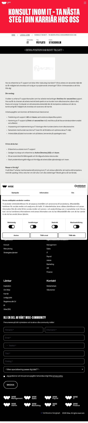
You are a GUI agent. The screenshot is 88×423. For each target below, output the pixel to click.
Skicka (10, 384)
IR (4, 305)
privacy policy (58, 376)
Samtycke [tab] (15, 193)
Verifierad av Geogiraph (51, 413)
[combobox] (6, 345)
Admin (49, 260)
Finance (49, 272)
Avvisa (16, 235)
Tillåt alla (72, 235)
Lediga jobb (8, 297)
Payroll (49, 256)
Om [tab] (72, 193)
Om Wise (7, 290)
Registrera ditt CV (10, 301)
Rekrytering (8, 248)
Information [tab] (44, 193)
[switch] (33, 226)
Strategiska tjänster (11, 252)
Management (51, 244)
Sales (49, 248)
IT (47, 252)
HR (48, 268)
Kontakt (51, 281)
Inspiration (7, 286)
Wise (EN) (7, 309)
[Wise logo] (9, 3)
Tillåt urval (44, 235)
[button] (85, 3)
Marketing (50, 264)
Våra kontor (51, 290)
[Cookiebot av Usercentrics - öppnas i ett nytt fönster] (76, 186)
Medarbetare (51, 286)
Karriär (6, 293)
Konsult (6, 244)
